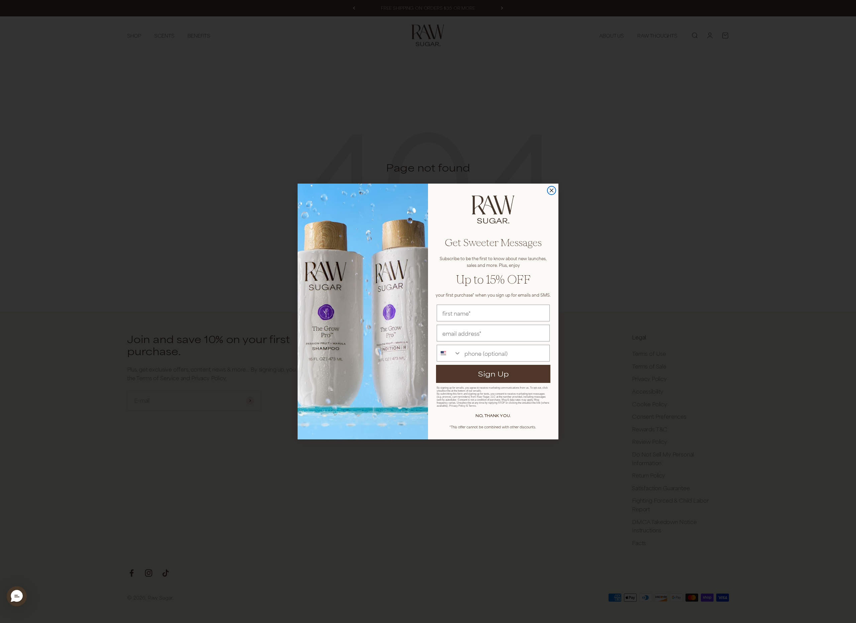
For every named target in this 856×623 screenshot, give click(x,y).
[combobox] (449, 353)
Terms (472, 405)
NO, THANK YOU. (493, 415)
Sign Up (493, 373)
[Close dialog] (551, 190)
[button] (17, 596)
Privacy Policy (457, 405)
